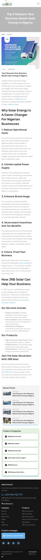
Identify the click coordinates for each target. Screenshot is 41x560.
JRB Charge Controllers (29, 525)
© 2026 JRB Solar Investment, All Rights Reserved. (11, 553)
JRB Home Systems (28, 516)
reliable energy (13, 104)
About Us (4, 511)
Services (4, 514)
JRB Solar (19, 99)
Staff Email (4, 525)
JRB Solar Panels (27, 514)
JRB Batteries (26, 522)
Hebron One (32, 554)
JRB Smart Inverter (27, 511)
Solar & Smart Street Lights (30, 519)
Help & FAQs (5, 516)
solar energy (24, 263)
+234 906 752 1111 (13, 495)
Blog (4, 69)
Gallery (3, 519)
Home (3, 34)
